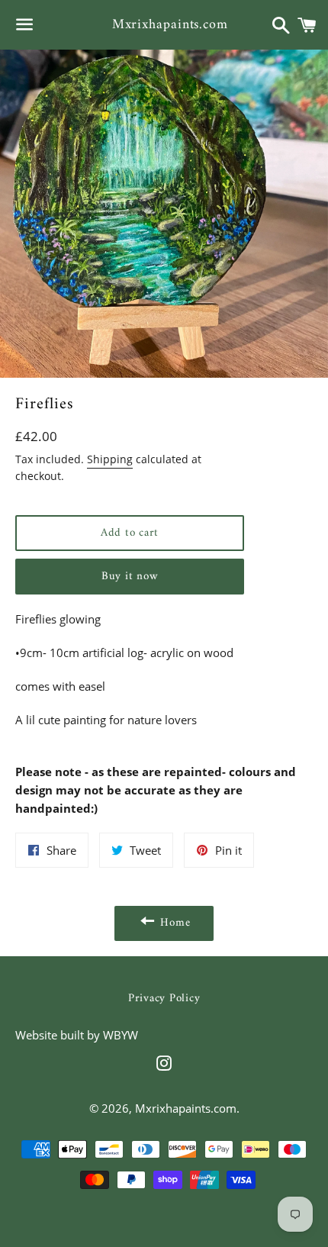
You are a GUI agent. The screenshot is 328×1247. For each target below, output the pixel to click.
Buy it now (130, 576)
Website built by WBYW (76, 1034)
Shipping (110, 459)
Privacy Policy (164, 998)
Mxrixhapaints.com (164, 24)
